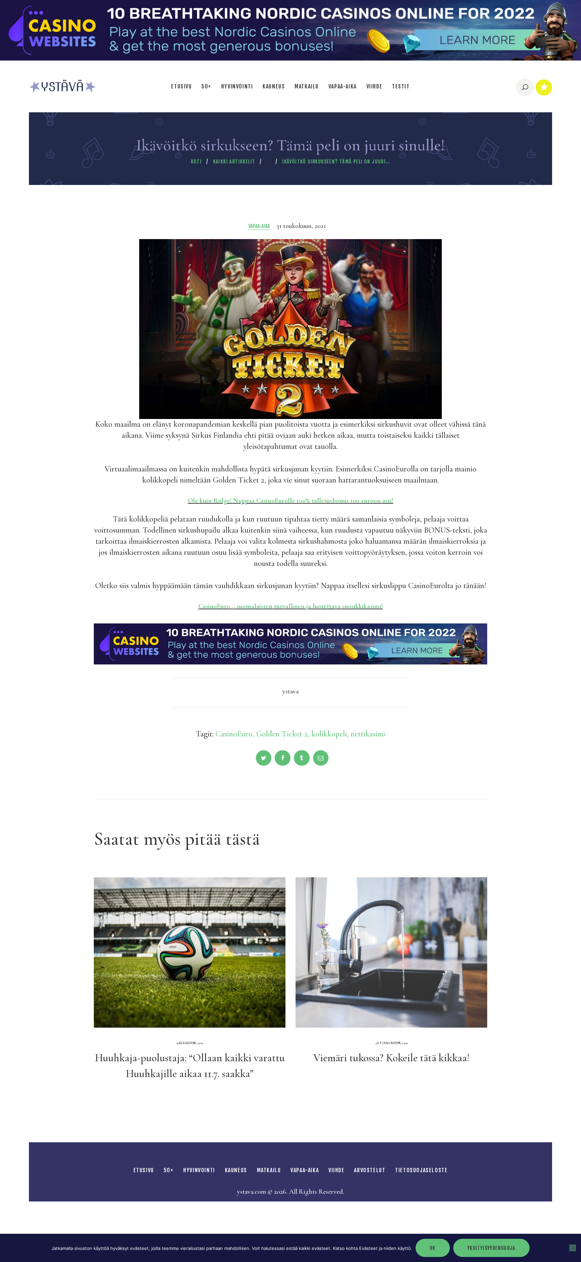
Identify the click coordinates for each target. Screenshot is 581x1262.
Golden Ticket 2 (282, 734)
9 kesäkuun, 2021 (189, 1043)
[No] (572, 1248)
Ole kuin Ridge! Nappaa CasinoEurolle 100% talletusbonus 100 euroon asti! (290, 501)
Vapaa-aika (259, 226)
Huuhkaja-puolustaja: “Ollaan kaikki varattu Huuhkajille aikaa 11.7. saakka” (190, 1065)
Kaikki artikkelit (234, 161)
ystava (290, 691)
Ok (433, 1248)
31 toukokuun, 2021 (301, 226)
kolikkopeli (329, 734)
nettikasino (368, 734)
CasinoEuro (234, 734)
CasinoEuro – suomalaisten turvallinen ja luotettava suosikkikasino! (290, 606)
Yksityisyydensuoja (491, 1248)
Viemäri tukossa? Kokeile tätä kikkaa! (391, 1057)
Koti (196, 161)
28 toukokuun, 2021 (391, 1043)
